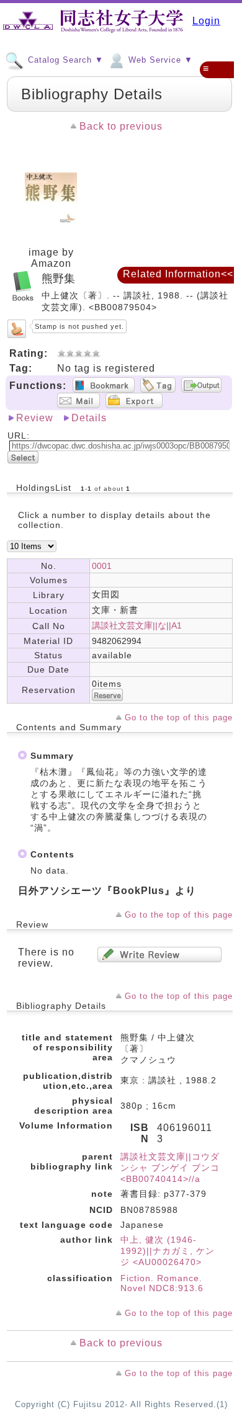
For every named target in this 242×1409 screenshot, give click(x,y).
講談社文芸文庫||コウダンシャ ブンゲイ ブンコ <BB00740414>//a (170, 1168)
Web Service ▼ (159, 60)
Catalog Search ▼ (64, 60)
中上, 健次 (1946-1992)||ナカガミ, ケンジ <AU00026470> (167, 1251)
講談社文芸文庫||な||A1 (137, 625)
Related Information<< (178, 274)
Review (34, 418)
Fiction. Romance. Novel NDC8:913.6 (162, 1283)
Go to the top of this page (179, 717)
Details (89, 418)
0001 (102, 566)
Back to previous (121, 126)
